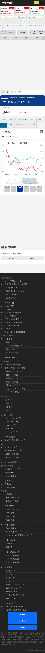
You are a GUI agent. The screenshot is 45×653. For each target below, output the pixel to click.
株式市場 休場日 (12, 353)
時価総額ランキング (13, 588)
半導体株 (22, 21)
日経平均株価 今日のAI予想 (16, 284)
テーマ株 (40, 17)
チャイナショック (12, 516)
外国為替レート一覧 (13, 365)
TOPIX (7, 329)
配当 (5, 38)
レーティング (13, 17)
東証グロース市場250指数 (15, 332)
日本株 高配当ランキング (15, 528)
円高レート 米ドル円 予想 (15, 389)
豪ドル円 (9, 400)
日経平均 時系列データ (14, 313)
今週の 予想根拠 (12, 382)
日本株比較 (22, 17)
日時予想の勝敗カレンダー (16, 291)
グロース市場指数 (12, 326)
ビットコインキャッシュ (15, 585)
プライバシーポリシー (14, 607)
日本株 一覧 (10, 349)
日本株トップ (4, 32)
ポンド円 (9, 407)
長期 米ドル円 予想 (13, 385)
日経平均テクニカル (13, 309)
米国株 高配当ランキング (15, 532)
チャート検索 (10, 357)
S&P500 (8, 484)
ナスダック (9, 481)
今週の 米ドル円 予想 (14, 378)
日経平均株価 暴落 (12, 498)
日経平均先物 (10, 316)
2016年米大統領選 (12, 562)
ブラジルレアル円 (12, 422)
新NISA (12, 32)
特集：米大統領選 (12, 552)
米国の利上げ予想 (12, 457)
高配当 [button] (22, 32)
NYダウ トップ (11, 447)
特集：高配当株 (11, 525)
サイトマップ (10, 603)
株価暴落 (8, 494)
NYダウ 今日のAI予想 (13, 450)
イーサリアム (11, 578)
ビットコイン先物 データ (15, 595)
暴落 (37, 38)
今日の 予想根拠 (12, 375)
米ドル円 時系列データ (14, 392)
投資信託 (9, 547)
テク (3, 124)
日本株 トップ (10, 339)
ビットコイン (11, 571)
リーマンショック (12, 509)
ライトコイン (11, 581)
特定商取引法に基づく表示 (15, 610)
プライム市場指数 (12, 319)
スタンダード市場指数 (14, 322)
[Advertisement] (22, 65)
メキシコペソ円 (11, 432)
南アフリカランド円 (13, 418)
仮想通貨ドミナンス (13, 592)
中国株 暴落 (10, 520)
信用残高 (18, 124)
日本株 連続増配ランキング (16, 346)
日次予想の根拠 (11, 288)
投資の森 (7, 3)
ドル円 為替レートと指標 (15, 368)
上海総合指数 (10, 487)
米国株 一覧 (10, 472)
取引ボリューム (11, 598)
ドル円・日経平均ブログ (15, 440)
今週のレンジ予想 (12, 454)
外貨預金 (9, 544)
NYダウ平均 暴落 (12, 501)
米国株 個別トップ (12, 469)
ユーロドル (10, 410)
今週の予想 (9, 303)
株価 (3, 119)
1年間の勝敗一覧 (12, 295)
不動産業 (22, 97)
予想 (26, 38)
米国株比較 (31, 17)
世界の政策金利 (11, 437)
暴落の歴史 (9, 506)
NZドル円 (9, 429)
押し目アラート (40, 32)
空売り (33, 124)
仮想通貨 (8, 567)
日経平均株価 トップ (13, 281)
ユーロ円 (9, 403)
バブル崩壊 (10, 513)
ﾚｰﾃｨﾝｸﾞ (25, 119)
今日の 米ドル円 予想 (14, 371)
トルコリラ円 (11, 425)
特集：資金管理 (11, 540)
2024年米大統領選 (12, 555)
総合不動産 (30, 97)
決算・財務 (18, 119)
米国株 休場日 (11, 476)
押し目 (37, 2)
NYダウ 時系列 (11, 462)
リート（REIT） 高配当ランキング (19, 535)
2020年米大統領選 (12, 559)
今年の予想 (9, 306)
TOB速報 (32, 32)
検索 (7, 342)
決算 (15, 38)
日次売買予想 (11, 298)
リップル (9, 574)
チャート (25, 124)
